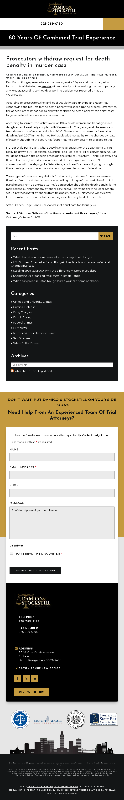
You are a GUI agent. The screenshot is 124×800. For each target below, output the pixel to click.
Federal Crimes (22, 322)
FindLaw (110, 790)
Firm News (96, 74)
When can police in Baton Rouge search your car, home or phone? (56, 281)
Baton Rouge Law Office (39, 668)
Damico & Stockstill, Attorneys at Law (47, 74)
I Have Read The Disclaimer (38, 553)
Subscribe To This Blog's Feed (33, 371)
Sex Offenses (21, 338)
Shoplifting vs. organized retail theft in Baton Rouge (46, 275)
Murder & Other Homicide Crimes (34, 333)
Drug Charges (22, 312)
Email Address (23, 467)
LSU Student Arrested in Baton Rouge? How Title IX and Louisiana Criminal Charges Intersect (60, 264)
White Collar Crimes (26, 343)
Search (105, 236)
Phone (15, 485)
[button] (113, 23)
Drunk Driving (22, 317)
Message (17, 502)
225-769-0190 (52, 24)
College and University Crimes (32, 301)
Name (14, 449)
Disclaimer (16, 545)
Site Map (29, 790)
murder (46, 86)
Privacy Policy (46, 790)
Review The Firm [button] (32, 692)
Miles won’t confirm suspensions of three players (65, 213)
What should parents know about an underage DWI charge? (52, 257)
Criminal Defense (24, 307)
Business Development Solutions (79, 790)
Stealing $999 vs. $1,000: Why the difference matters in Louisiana (54, 270)
